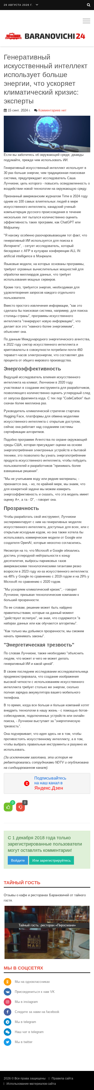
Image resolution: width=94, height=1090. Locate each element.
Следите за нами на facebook (37, 1012)
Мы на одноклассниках (32, 982)
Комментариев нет (52, 110)
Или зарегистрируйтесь (51, 860)
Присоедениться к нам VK (35, 992)
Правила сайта (62, 1078)
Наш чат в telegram (29, 1032)
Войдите (18, 860)
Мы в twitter (23, 1042)
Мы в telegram (25, 1022)
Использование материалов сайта (31, 1083)
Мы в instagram (26, 1002)
